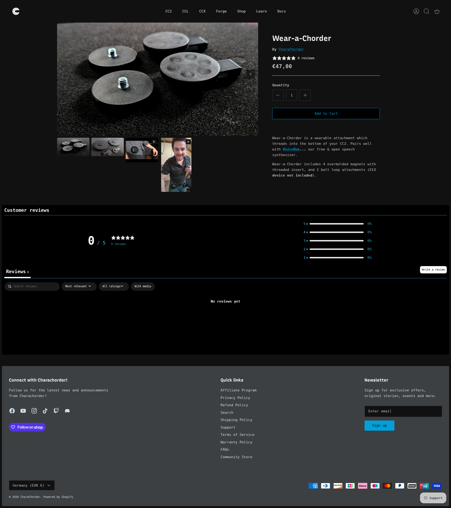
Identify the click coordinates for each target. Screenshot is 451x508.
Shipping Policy (236, 420)
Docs (281, 11)
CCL (185, 11)
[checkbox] (143, 286)
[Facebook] (12, 411)
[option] (157, 79)
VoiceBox (291, 149)
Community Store (236, 457)
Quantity (280, 85)
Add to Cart (326, 113)
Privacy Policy (235, 398)
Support (228, 427)
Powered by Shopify (58, 497)
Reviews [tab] (17, 271)
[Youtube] (23, 411)
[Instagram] (34, 411)
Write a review (433, 269)
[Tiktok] (45, 411)
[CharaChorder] (16, 11)
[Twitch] (56, 411)
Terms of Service (237, 435)
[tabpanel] (225, 317)
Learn (261, 11)
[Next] (250, 74)
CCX (202, 11)
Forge (221, 11)
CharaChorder (291, 49)
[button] (337, 224)
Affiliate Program (239, 390)
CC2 (168, 11)
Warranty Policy (236, 442)
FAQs (225, 449)
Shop (241, 11)
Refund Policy (234, 405)
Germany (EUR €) (28, 485)
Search (227, 412)
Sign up (379, 425)
